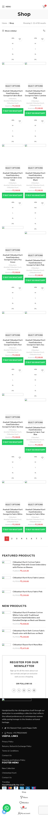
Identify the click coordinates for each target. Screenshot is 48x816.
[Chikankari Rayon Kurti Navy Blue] (6, 648)
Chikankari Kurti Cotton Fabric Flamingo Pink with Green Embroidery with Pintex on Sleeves (29, 564)
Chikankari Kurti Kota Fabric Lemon (28, 577)
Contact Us (7, 755)
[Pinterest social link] (24, 2)
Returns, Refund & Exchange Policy (16, 746)
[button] (7, 808)
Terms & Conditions (10, 751)
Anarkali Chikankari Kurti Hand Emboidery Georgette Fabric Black (13, 93)
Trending (6, 782)
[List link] (24, 716)
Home (4, 23)
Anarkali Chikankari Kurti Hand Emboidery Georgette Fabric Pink (35, 262)
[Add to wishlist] (19, 39)
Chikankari (12, 99)
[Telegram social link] (31, 2)
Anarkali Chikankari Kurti (12, 101)
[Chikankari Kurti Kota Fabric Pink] (6, 595)
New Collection (8, 768)
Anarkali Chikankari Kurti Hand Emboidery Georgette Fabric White (13, 512)
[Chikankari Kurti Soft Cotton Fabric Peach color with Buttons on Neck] (6, 634)
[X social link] (20, 2)
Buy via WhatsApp (13, 111)
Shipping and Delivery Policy (13, 760)
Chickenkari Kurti (9, 773)
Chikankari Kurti (12, 103)
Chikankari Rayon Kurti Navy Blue (27, 644)
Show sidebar (11, 31)
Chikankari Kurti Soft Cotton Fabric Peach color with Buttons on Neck (29, 631)
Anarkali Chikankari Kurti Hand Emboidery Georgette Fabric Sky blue (12, 424)
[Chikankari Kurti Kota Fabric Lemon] (6, 581)
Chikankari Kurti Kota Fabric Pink (27, 591)
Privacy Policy (7, 741)
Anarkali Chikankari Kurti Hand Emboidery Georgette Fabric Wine (35, 512)
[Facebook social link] (16, 2)
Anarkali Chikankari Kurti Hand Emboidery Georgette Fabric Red (13, 342)
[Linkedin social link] (27, 2)
